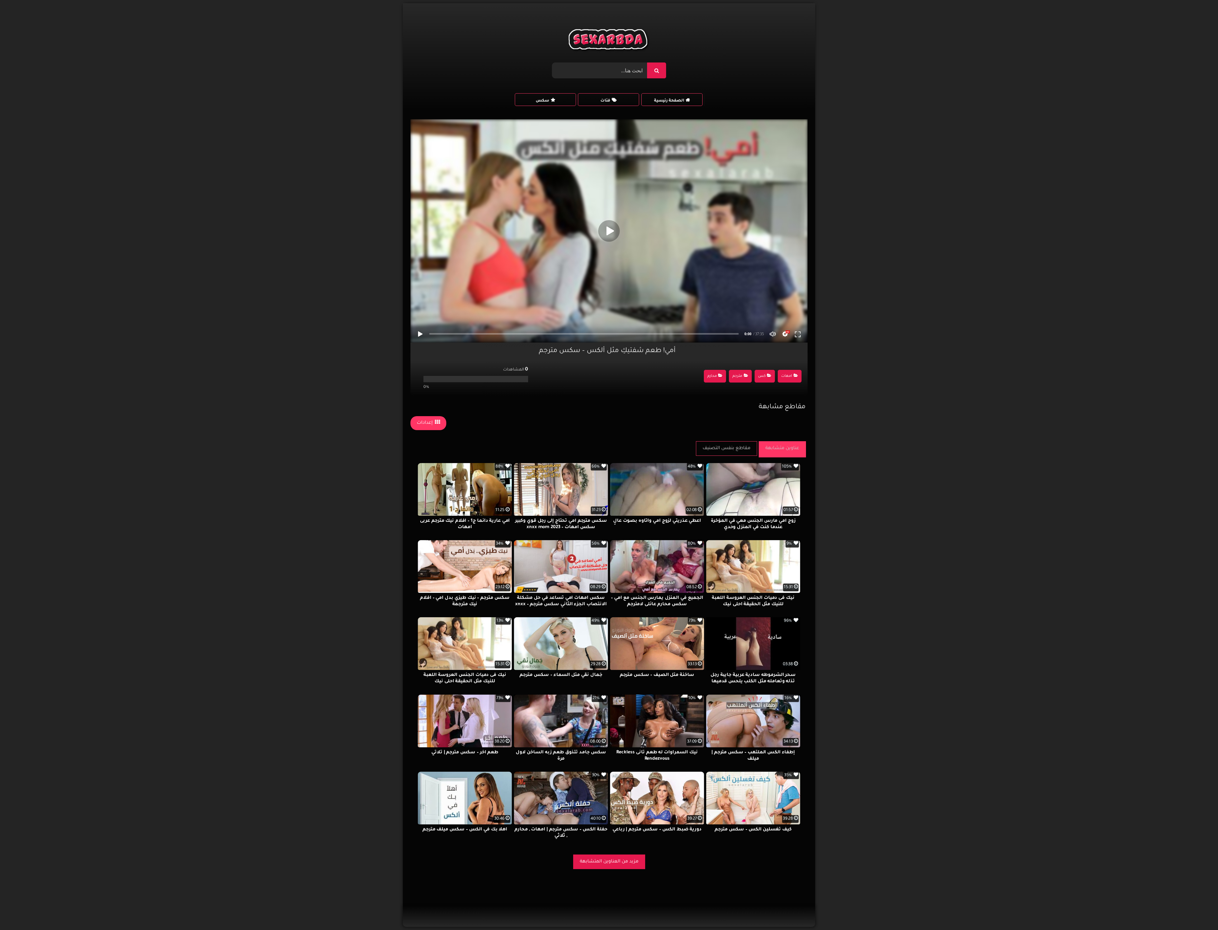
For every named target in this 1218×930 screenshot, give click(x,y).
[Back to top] (1197, 911)
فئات (605, 101)
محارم (712, 376)
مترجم (737, 376)
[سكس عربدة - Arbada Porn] (609, 41)
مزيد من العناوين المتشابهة (609, 861)
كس (762, 376)
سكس (542, 101)
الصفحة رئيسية (669, 101)
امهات (786, 376)
